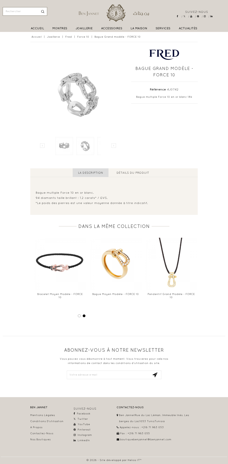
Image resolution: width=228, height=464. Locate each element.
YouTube (192, 16)
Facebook (179, 16)
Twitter (185, 16)
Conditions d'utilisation (47, 421)
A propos (36, 427)
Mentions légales (42, 415)
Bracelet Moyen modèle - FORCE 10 (60, 296)
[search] (42, 11)
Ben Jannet (39, 407)
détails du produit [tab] (132, 172)
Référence (158, 89)
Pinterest (199, 16)
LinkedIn (213, 16)
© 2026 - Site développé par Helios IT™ (114, 460)
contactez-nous (130, 407)
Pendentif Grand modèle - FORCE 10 (171, 296)
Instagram (206, 16)
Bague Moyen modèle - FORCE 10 (115, 294)
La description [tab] (90, 172)
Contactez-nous (41, 433)
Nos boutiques (40, 439)
